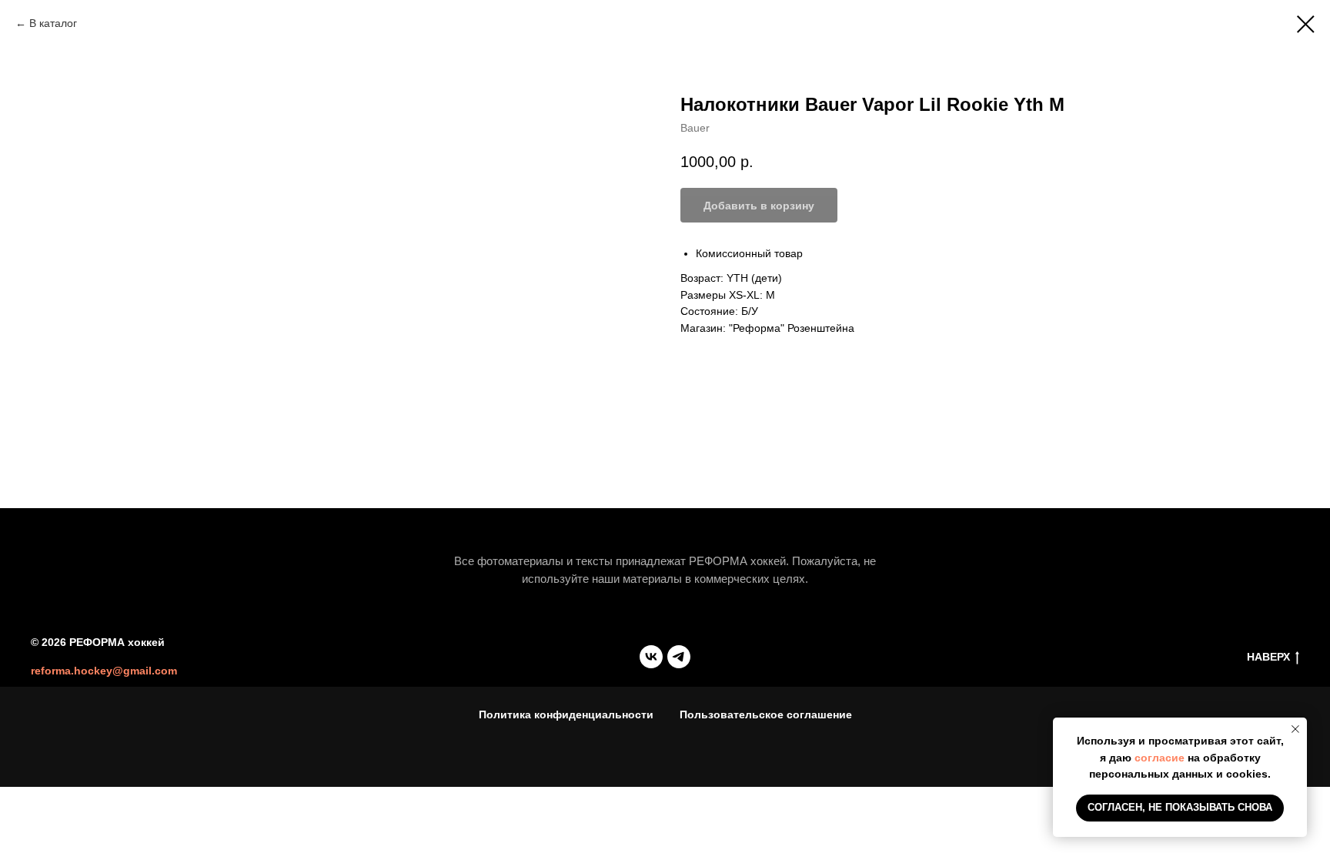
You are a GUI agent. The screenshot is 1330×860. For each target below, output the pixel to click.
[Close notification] (1295, 729)
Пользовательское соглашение (766, 714)
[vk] (651, 656)
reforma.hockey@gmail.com (104, 670)
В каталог (53, 23)
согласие (1160, 757)
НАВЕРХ (1268, 657)
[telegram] (678, 656)
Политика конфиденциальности (566, 714)
